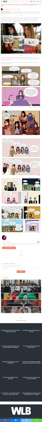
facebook (36, 62)
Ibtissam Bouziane (8, 9)
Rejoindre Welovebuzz (9, 247)
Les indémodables (21, 320)
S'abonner (21, 271)
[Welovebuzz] (5, 1)
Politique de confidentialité (21, 417)
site (20, 62)
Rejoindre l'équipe (6, 417)
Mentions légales (31, 417)
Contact (37, 417)
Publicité (12, 417)
